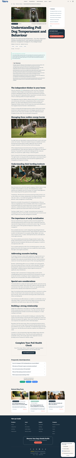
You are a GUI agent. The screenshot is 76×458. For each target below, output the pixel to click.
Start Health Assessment (28, 352)
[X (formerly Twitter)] (33, 449)
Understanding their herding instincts (55, 15)
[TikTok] (45, 449)
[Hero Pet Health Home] (5, 1)
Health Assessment (40, 1)
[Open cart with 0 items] (73, 1)
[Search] (68, 1)
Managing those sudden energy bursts (55, 13)
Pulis (38, 99)
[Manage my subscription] (70, 1)
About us (45, 1)
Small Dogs (40, 426)
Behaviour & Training (28, 431)
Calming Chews (13, 426)
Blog (14, 3)
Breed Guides (41, 424)
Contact (53, 429)
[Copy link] (19, 48)
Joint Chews (13, 429)
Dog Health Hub (31, 1)
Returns (53, 433)
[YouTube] (42, 449)
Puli (20, 23)
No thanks (67, 455)
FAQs (51, 25)
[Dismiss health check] (73, 443)
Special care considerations (54, 21)
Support (50, 1)
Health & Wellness (27, 429)
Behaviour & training (19, 3)
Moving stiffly (65, 446)
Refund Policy (41, 454)
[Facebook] (30, 449)
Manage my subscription (56, 424)
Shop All (12, 424)
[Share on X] (16, 48)
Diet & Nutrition (27, 426)
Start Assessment (38, 442)
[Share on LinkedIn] (18, 48)
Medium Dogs (41, 429)
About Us (53, 426)
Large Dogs (40, 431)
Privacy (37, 454)
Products (25, 1)
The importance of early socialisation (55, 17)
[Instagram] (36, 449)
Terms (34, 454)
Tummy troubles (65, 448)
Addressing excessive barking (54, 19)
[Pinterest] (39, 449)
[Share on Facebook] (15, 48)
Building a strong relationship (54, 23)
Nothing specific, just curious (67, 453)
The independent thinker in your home (55, 11)
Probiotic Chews (13, 431)
